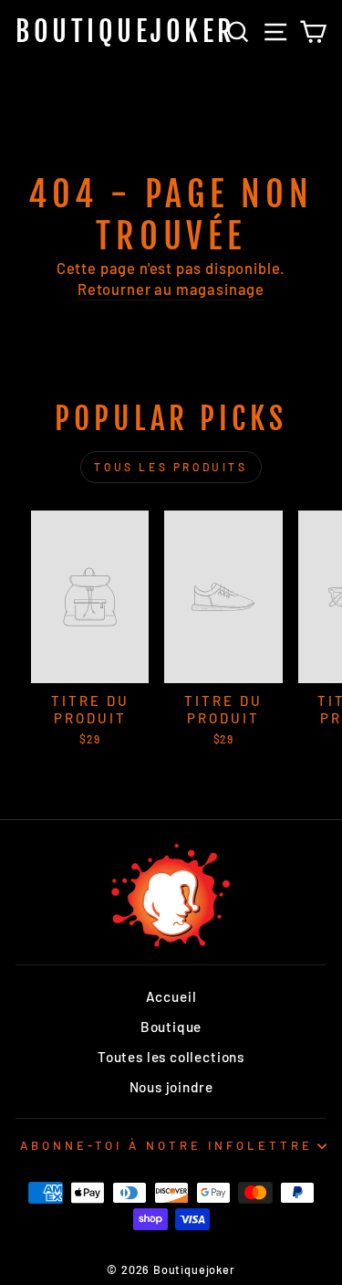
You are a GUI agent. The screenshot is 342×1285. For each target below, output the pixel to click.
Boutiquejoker (126, 31)
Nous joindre (171, 1087)
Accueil (171, 996)
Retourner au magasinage (171, 288)
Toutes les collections (171, 1056)
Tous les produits (170, 466)
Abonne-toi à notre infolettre (166, 1145)
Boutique (171, 1026)
